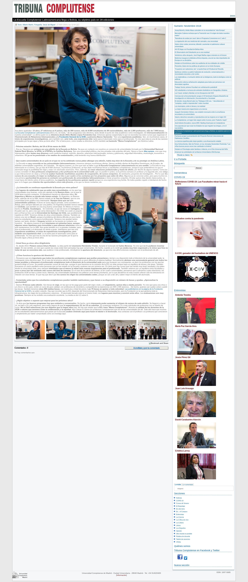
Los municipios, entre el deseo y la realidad (190, 106)
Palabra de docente (183, 536)
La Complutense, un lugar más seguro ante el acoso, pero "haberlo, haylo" (201, 120)
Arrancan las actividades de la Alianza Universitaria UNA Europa (197, 152)
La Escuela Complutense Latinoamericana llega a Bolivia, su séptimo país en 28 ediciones (203, 132)
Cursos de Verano (182, 503)
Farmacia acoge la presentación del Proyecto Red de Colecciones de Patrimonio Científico (199, 137)
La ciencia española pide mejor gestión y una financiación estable (198, 141)
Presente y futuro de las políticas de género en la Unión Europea (197, 66)
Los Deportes (181, 528)
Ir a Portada (180, 159)
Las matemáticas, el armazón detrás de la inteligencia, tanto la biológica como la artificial (203, 78)
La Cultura (180, 523)
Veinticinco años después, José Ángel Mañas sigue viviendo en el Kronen (201, 55)
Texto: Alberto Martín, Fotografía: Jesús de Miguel (36, 25)
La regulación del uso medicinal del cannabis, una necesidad (196, 41)
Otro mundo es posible (184, 534)
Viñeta (178, 542)
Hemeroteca (180, 172)
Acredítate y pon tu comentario (146, 348)
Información (121, 575)
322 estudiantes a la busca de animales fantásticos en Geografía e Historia (201, 90)
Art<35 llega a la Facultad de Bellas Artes (189, 49)
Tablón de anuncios (183, 539)
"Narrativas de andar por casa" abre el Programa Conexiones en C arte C (200, 38)
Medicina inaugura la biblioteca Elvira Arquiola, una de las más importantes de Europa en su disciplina (202, 59)
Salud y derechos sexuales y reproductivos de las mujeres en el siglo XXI (200, 117)
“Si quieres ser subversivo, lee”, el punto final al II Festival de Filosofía (199, 69)
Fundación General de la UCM (72, 137)
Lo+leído (178, 485)
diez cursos (149, 151)
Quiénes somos (182, 546)
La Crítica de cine (182, 520)
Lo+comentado (188, 485)
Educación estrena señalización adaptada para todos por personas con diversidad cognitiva (200, 83)
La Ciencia (180, 517)
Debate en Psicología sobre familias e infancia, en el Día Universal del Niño (201, 149)
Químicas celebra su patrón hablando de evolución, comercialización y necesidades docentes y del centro (199, 73)
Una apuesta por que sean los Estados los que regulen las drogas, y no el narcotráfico (201, 127)
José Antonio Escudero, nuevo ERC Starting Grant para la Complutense (200, 123)
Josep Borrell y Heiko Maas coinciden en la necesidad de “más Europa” (200, 30)
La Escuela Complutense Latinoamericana (32, 133)
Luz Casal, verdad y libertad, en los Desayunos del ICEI (194, 93)
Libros (178, 525)
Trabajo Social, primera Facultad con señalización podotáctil (196, 87)
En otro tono (180, 509)
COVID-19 (179, 177)
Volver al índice (183, 155)
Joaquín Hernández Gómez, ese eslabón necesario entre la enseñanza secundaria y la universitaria (200, 113)
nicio (232, 16)
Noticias (179, 498)
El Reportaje (180, 506)
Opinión (179, 531)
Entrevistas (180, 290)
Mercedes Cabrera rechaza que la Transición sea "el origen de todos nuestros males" (202, 34)
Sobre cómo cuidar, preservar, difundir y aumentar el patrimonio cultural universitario (200, 45)
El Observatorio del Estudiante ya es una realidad (192, 52)
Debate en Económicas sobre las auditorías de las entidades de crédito (200, 63)
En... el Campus (181, 512)
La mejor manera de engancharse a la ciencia (191, 109)
